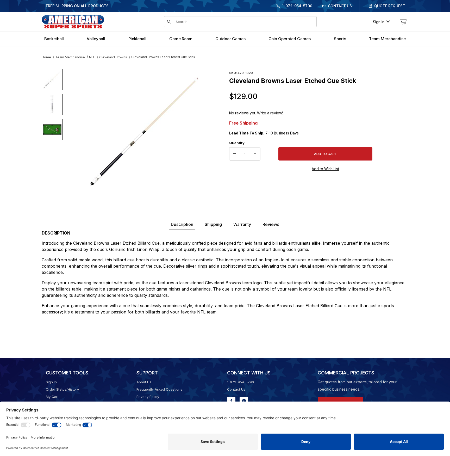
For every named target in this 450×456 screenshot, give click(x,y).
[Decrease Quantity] (234, 154)
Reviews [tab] (270, 224)
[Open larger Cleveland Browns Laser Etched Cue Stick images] (144, 131)
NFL (92, 57)
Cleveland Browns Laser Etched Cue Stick (163, 57)
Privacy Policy (147, 397)
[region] (52, 129)
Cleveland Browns (113, 57)
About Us (143, 382)
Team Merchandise (70, 57)
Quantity (237, 143)
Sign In (378, 22)
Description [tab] (182, 224)
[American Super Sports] (73, 21)
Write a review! (270, 113)
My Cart (52, 397)
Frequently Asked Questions (159, 389)
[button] (52, 79)
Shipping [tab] (213, 224)
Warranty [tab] (242, 224)
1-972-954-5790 (297, 6)
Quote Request (389, 6)
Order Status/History (62, 389)
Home (46, 57)
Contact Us (340, 6)
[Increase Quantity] (255, 154)
